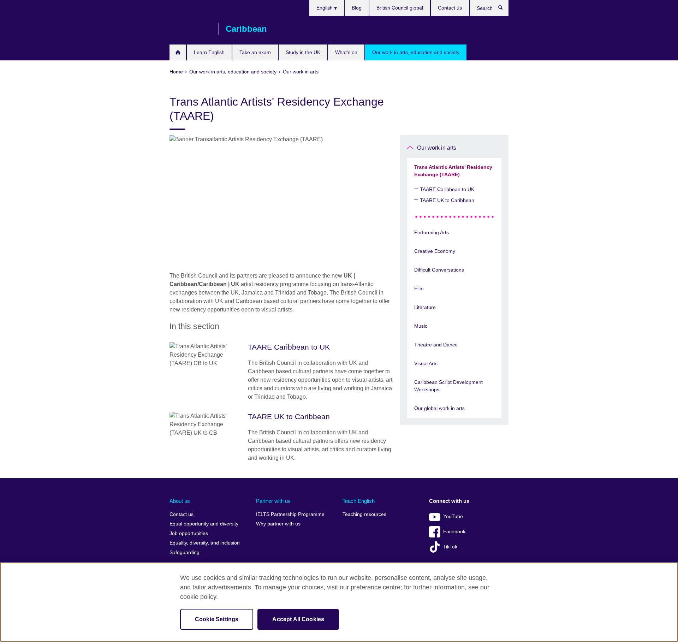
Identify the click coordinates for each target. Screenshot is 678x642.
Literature (425, 307)
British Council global (399, 8)
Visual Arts (426, 363)
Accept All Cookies (298, 619)
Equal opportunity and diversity (204, 524)
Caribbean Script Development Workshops (448, 385)
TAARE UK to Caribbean (447, 200)
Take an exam (255, 52)
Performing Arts (431, 232)
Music (420, 326)
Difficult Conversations (439, 270)
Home (178, 52)
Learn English (209, 52)
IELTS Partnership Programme (290, 514)
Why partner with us (278, 524)
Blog (357, 8)
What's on (346, 52)
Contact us (450, 8)
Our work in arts (436, 148)
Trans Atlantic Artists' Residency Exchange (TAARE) (453, 170)
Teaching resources (364, 514)
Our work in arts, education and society (415, 52)
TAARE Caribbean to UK (447, 189)
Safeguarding (185, 552)
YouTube (453, 516)
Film (419, 288)
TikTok (450, 546)
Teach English (359, 501)
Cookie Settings (216, 619)
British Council (190, 29)
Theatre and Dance (436, 344)
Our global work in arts (439, 408)
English (325, 8)
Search (504, 9)
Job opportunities (189, 533)
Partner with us (273, 501)
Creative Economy (434, 251)
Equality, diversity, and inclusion (205, 543)
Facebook (454, 531)
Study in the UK (303, 52)
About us (180, 501)
